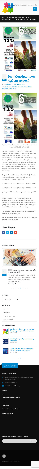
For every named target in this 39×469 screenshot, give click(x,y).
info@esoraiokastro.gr (28, 5)
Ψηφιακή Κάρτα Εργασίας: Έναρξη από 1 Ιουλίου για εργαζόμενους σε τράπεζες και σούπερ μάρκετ (22, 272)
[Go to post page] (19, 257)
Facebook (3, 232)
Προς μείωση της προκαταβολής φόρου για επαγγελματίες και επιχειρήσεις (22, 353)
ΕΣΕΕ (3, 404)
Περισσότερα (11, 286)
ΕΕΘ (3, 397)
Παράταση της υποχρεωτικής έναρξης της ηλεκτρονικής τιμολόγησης (22, 343)
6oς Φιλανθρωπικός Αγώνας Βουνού (13, 86)
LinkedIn (11, 232)
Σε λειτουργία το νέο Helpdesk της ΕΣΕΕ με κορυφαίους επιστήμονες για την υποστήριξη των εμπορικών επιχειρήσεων (23, 333)
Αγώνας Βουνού (28, 86)
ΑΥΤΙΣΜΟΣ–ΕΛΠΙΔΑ (7, 89)
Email (15, 232)
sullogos (8, 84)
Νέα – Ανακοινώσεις (9, 318)
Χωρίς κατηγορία (8, 322)
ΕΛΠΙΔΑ (15, 89)
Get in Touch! (10, 369)
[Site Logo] (8, 7)
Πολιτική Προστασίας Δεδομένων (11, 412)
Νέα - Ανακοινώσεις (19, 84)
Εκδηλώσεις (7, 314)
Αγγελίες (6, 311)
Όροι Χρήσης (5, 409)
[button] (36, 5)
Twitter (7, 232)
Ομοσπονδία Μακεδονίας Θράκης (11, 401)
